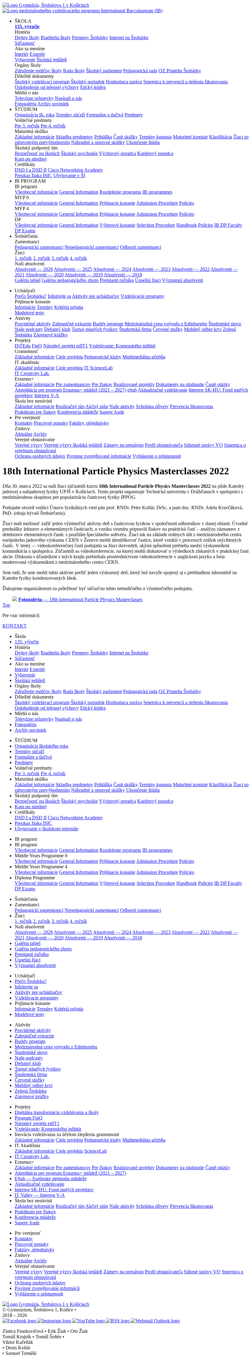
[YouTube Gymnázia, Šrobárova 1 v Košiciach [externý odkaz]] (89, 1320)
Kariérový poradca (155, 153)
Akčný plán (96, 406)
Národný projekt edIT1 (65, 345)
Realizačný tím (70, 406)
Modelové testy (29, 312)
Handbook (186, 225)
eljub (132, 389)
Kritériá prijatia (68, 307)
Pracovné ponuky (51, 423)
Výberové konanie (117, 225)
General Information (78, 192)
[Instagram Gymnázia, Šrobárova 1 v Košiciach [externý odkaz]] (54, 1320)
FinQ (37, 345)
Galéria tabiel (27, 280)
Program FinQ (29, 1117)
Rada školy (74, 70)
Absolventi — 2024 (112, 269)
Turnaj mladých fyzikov (95, 329)
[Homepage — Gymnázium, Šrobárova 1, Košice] (82, 7)
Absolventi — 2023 (151, 269)
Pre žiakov (102, 384)
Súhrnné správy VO (203, 445)
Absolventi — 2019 (84, 274)
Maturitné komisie (190, 136)
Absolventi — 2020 (44, 274)
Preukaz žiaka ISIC (33, 175)
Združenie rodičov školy (38, 70)
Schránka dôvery (152, 406)
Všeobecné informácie (36, 192)
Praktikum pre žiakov (35, 412)
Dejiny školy (27, 37)
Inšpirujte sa (59, 296)
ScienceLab (95, 1151)
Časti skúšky (125, 136)
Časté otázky (217, 384)
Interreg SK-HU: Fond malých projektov (54, 1189)
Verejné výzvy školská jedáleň (73, 445)
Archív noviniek (53, 103)
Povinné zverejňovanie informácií (47, 1288)
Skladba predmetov (74, 136)
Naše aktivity (122, 406)
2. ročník (41, 258)
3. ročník (60, 258)
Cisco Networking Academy (75, 169)
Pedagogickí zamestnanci (39, 247)
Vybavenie (25, 59)
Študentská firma (135, 329)
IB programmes (157, 192)
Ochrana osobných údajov (40, 456)
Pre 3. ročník (27, 125)
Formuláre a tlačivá (104, 114)
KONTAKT (14, 625)
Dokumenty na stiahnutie (180, 384)
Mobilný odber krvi (203, 329)
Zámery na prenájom (123, 445)
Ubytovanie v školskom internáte (46, 828)
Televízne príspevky (34, 98)
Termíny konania (155, 136)
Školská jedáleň (51, 59)
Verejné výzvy (29, 445)
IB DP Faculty (228, 225)
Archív (40, 434)
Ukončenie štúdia (143, 142)
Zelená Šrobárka (31, 1091)
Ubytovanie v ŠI (69, 175)
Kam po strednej (31, 158)
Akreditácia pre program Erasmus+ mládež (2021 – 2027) (70, 389)
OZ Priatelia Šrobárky (180, 70)
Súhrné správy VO (202, 1271)
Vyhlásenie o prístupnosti (157, 456)
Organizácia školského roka (41, 746)
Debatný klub (57, 329)
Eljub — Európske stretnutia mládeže (51, 1178)
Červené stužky (168, 329)
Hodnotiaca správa (124, 81)
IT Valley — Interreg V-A (40, 1195)
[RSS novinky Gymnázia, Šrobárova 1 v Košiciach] (118, 1320)
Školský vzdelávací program (42, 81)
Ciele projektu (69, 356)
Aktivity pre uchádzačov (95, 296)
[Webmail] (155, 1320)
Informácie (25, 307)
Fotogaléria (25, 103)
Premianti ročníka (117, 280)
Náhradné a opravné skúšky (98, 142)
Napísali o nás (68, 98)
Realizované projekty (134, 384)
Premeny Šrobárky (90, 37)
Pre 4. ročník (53, 125)
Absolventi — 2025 (73, 269)
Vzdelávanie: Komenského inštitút (122, 345)
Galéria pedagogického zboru (70, 280)
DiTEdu (23, 345)
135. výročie (27, 641)
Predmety (134, 114)
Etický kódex (93, 87)
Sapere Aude (111, 412)
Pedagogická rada (140, 70)
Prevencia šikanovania (191, 406)
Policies (186, 203)
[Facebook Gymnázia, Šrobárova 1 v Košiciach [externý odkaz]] (19, 1320)
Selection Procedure (156, 225)
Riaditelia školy (56, 37)
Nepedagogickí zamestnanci (92, 247)
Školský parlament (104, 70)
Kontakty (24, 423)
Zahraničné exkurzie (72, 323)
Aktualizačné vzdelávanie (162, 389)
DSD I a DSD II (31, 169)
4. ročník (78, 258)
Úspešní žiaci (148, 280)
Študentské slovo (224, 323)
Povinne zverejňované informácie (99, 456)
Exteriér (37, 54)
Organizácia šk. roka (34, 114)
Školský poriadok (88, 81)
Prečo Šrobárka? (31, 296)
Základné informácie (34, 136)
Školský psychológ (79, 153)
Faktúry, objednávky (89, 423)
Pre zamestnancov (73, 384)
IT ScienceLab (98, 367)
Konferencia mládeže (77, 412)
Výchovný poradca (117, 153)
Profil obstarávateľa (164, 445)
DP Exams (25, 230)
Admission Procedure (157, 203)
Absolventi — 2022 (190, 269)
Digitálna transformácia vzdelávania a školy (57, 1112)
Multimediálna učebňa (143, 356)
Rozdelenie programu (120, 192)
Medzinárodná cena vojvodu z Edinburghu (166, 323)
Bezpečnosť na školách (37, 153)
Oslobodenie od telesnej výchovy (47, 87)
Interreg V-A (46, 395)
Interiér (21, 54)
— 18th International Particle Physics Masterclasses (80, 599)
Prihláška (103, 136)
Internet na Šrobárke (128, 37)
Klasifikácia (220, 136)
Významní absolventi (182, 280)
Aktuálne (23, 434)
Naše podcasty (29, 329)
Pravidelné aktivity (33, 323)
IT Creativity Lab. (32, 373)
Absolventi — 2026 (34, 269)
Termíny (45, 307)
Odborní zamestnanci (140, 247)
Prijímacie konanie (117, 203)
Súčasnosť (25, 43)
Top (6, 605)
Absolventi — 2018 (123, 274)
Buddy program (108, 323)
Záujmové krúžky (50, 334)
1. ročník (23, 258)
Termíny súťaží (70, 114)
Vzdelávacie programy (142, 296)
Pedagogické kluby (102, 356)
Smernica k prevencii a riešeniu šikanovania (185, 81)
